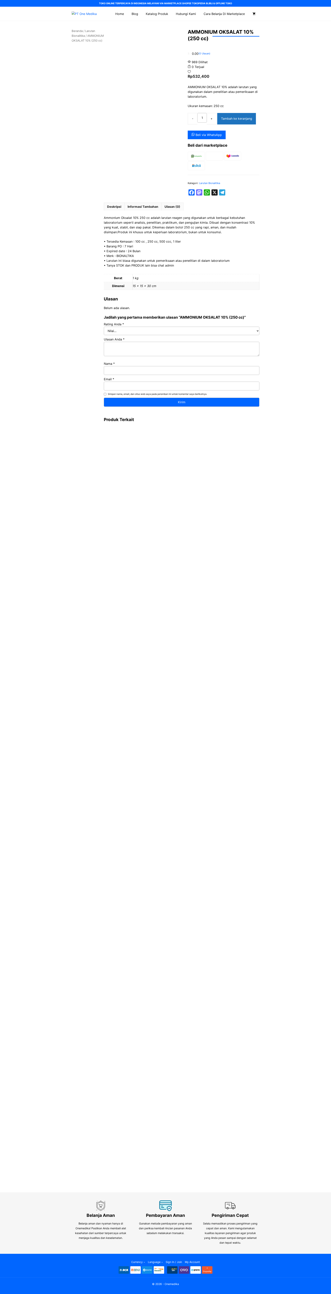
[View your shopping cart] (254, 14)
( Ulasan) (204, 53)
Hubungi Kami (186, 14)
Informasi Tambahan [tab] (143, 207)
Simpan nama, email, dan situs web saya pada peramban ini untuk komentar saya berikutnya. (157, 394)
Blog (135, 14)
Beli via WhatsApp (208, 135)
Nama (109, 364)
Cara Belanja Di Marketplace (224, 14)
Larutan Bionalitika (209, 183)
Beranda (77, 31)
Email (109, 379)
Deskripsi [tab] (114, 207)
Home (119, 14)
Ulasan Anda (114, 339)
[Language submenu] (162, 1262)
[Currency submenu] (144, 1262)
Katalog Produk (157, 14)
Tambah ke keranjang (236, 118)
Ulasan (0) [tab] (172, 207)
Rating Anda (114, 324)
